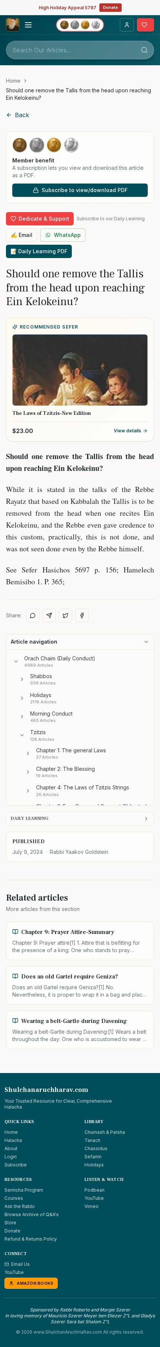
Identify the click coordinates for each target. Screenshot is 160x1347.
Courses (13, 1198)
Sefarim (93, 1156)
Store (10, 1222)
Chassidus (96, 1148)
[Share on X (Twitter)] (65, 615)
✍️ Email (21, 235)
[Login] (127, 25)
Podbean (94, 1190)
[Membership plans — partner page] (80, 25)
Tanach (92, 1140)
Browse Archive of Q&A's (31, 1214)
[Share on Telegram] (49, 615)
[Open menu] (28, 25)
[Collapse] (16, 661)
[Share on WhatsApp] (32, 615)
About (10, 1148)
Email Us (20, 1264)
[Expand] (22, 679)
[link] (80, 94)
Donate (110, 7)
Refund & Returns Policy (30, 1239)
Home (13, 80)
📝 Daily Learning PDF (38, 251)
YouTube (94, 1198)
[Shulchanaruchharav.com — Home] (12, 25)
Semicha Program (23, 1190)
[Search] (144, 50)
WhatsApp (67, 235)
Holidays (94, 1165)
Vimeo (91, 1206)
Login (10, 1156)
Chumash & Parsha (104, 1132)
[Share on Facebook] (82, 615)
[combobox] (80, 50)
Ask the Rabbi (19, 1206)
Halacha (13, 1140)
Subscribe (15, 1165)
